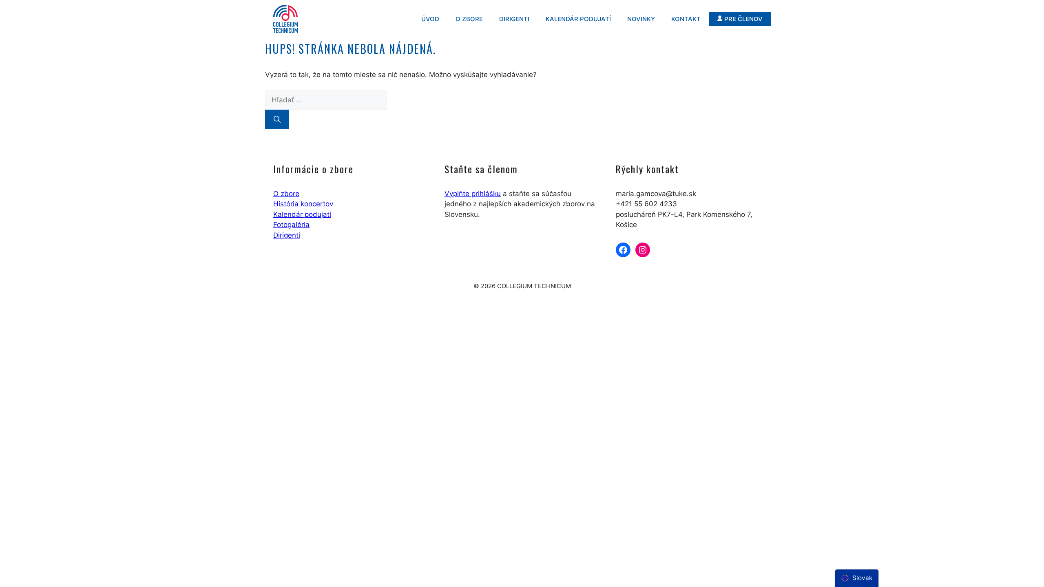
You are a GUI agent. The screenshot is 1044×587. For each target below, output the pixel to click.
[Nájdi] (277, 119)
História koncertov (303, 204)
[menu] (856, 578)
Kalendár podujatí (578, 19)
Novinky (641, 19)
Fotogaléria (291, 225)
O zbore (469, 19)
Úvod (430, 19)
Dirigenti (514, 19)
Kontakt (686, 19)
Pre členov (743, 19)
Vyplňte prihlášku (473, 194)
